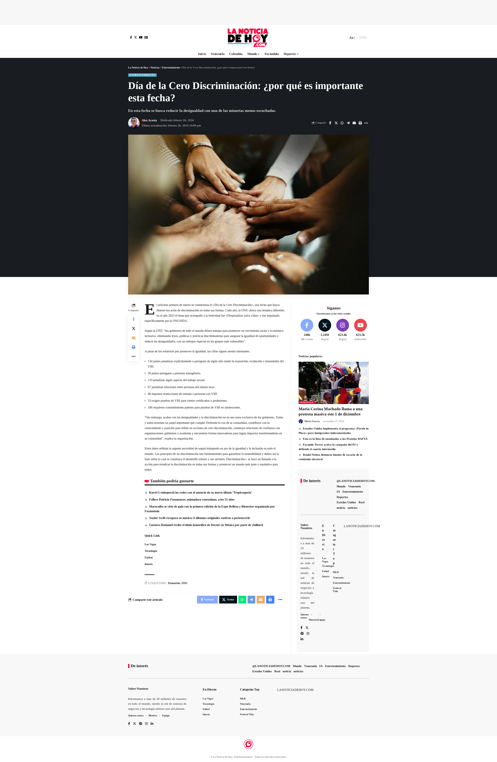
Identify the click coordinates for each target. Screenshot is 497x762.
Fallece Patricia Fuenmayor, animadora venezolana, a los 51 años (192, 499)
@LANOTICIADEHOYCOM (355, 480)
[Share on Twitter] (336, 123)
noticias (352, 507)
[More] (366, 123)
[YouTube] (140, 37)
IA (338, 491)
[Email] (354, 123)
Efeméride (174, 583)
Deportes (342, 497)
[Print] (360, 123)
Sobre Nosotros (306, 526)
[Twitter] (135, 37)
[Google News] (146, 37)
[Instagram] (342, 330)
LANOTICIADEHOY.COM (362, 526)
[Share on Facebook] (330, 123)
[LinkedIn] (302, 639)
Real (361, 502)
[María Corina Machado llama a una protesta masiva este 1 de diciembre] (334, 383)
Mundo (341, 486)
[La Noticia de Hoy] (248, 37)
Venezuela (306, 402)
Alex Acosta (149, 120)
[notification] (339, 37)
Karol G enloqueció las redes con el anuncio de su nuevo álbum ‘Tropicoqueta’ (200, 492)
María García (312, 421)
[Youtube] (360, 330)
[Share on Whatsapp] (342, 123)
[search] (344, 37)
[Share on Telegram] (348, 123)
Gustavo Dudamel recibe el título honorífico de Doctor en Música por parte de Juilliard (206, 525)
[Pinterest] (302, 634)
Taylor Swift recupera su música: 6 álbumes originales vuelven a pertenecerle (199, 518)
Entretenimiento (142, 75)
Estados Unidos (346, 502)
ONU (185, 583)
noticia (341, 507)
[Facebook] (131, 37)
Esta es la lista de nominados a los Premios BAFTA (335, 438)
